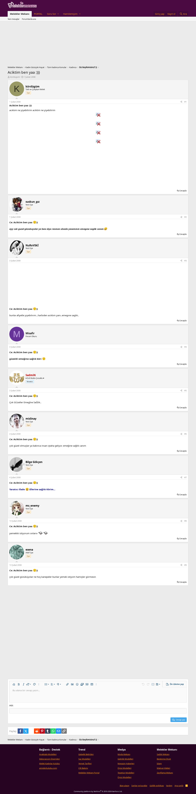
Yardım (169, 785)
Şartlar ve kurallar (139, 785)
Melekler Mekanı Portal (88, 772)
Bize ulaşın (124, 785)
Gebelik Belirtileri (86, 754)
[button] (53, 14)
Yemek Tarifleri (85, 763)
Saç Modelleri (84, 759)
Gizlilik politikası (157, 785)
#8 (185, 521)
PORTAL (38, 13)
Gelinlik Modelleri (125, 759)
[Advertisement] (98, 44)
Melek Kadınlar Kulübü (49, 763)
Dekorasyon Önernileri (49, 759)
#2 (185, 217)
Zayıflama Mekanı (165, 772)
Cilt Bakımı (83, 768)
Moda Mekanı (124, 754)
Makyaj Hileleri (163, 768)
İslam (159, 763)
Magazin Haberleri (126, 763)
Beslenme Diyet (164, 759)
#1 (185, 101)
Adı (11, 705)
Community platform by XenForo (98, 791)
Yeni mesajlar (13, 19)
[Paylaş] (181, 102)
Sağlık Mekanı (163, 754)
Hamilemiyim (70, 13)
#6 (185, 434)
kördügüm (15, 77)
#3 (185, 260)
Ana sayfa (179, 785)
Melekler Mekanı (19, 13)
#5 (185, 390)
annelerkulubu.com (48, 768)
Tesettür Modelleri (126, 772)
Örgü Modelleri (124, 768)
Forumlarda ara (29, 19)
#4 (185, 347)
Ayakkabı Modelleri (48, 754)
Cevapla (183, 190)
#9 (185, 565)
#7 (185, 477)
